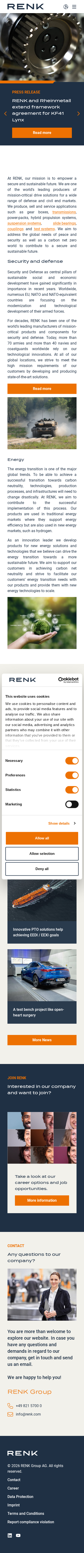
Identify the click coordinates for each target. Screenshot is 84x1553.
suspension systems (24, 223)
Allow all (42, 838)
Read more (42, 151)
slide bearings (64, 223)
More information (42, 1200)
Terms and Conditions (25, 1513)
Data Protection (20, 1496)
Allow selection (42, 854)
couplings (15, 228)
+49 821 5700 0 (29, 1406)
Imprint (13, 1505)
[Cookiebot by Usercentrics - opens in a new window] (59, 680)
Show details (59, 823)
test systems (44, 228)
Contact (13, 1480)
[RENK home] (25, 6)
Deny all (42, 869)
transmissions (64, 211)
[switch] (72, 775)
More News (42, 1040)
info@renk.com (28, 1414)
